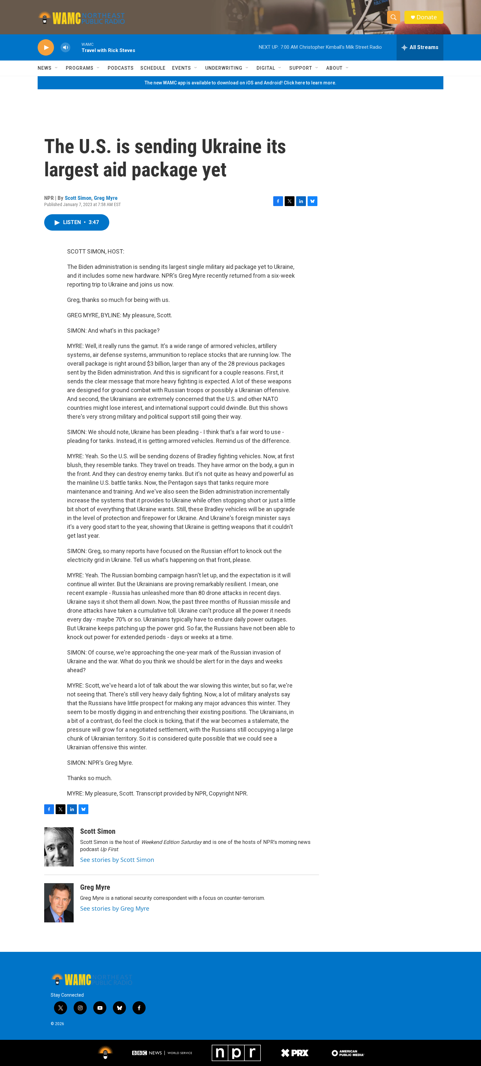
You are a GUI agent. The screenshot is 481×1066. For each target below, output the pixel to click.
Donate (427, 17)
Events (181, 68)
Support (300, 68)
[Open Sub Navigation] (56, 68)
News (45, 68)
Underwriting (223, 68)
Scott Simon (78, 198)
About (334, 68)
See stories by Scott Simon (117, 860)
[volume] (65, 47)
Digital (266, 68)
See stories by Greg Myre (114, 908)
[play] (46, 47)
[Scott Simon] (59, 846)
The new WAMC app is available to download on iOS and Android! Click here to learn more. (240, 82)
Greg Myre (105, 198)
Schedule (153, 68)
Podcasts (121, 68)
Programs (80, 68)
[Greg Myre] (59, 902)
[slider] (76, 47)
